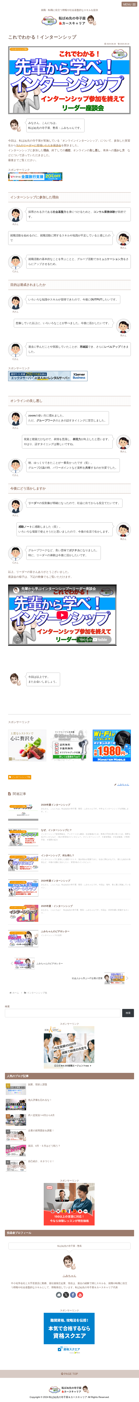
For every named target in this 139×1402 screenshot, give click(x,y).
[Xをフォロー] (66, 1295)
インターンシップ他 (21, 777)
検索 (7, 1006)
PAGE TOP (70, 1373)
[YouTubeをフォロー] (80, 1295)
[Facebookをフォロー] (73, 1295)
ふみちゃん (69, 1275)
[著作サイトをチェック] (59, 1295)
